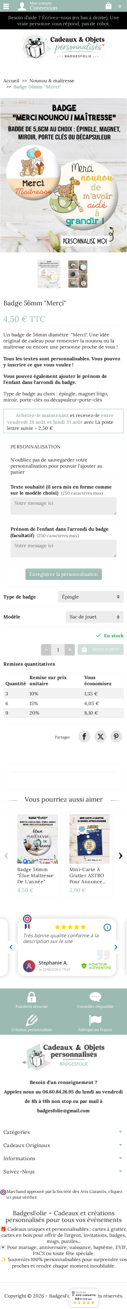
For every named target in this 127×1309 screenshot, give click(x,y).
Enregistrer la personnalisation (63, 574)
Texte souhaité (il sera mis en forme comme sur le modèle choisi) (61, 490)
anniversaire (53, 1247)
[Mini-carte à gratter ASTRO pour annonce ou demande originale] (89, 839)
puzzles (69, 1241)
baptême (103, 1247)
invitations (95, 1235)
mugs (53, 1241)
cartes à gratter (109, 1229)
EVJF (120, 1247)
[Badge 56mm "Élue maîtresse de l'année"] (37, 839)
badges (117, 1235)
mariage (28, 1247)
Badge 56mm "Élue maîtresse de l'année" (35, 875)
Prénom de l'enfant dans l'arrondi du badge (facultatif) (59, 532)
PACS (39, 1253)
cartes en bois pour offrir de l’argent (41, 1235)
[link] (84, 736)
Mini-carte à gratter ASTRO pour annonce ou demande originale (86, 881)
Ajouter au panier (106, 649)
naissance (80, 1247)
